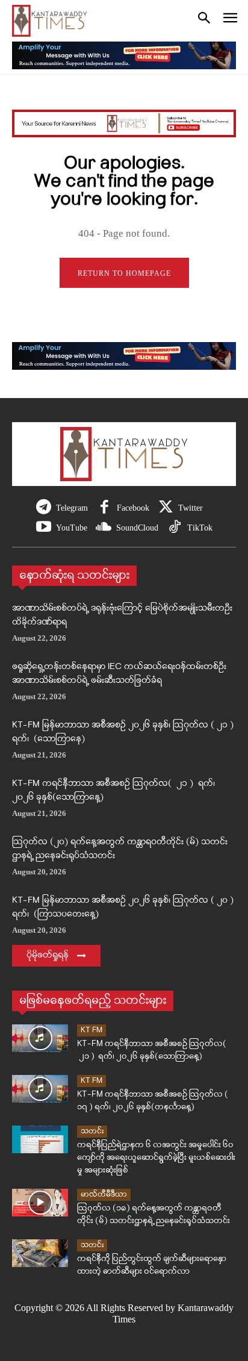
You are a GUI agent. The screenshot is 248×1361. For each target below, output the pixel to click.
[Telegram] (43, 507)
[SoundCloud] (103, 527)
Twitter (190, 507)
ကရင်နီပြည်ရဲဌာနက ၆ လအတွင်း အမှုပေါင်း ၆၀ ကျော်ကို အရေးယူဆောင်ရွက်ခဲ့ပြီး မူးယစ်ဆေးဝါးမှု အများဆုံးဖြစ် (156, 1157)
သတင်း (92, 1131)
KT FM (91, 1030)
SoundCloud (137, 527)
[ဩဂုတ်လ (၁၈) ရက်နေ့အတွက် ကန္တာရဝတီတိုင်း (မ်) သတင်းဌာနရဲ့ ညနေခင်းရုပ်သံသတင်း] (40, 1203)
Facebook (133, 507)
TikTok (199, 527)
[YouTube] (43, 527)
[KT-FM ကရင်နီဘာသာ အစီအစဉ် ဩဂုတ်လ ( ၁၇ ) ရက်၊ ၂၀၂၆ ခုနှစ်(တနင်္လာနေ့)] (40, 1089)
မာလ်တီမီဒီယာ (104, 1194)
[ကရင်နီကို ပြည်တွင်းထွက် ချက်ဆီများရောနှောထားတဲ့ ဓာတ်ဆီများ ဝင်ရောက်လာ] (40, 1253)
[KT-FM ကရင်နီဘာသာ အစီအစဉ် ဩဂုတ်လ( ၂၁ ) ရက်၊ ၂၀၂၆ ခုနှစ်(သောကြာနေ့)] (40, 1038)
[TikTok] (174, 527)
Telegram (72, 507)
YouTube (71, 527)
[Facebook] (104, 507)
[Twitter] (165, 507)
